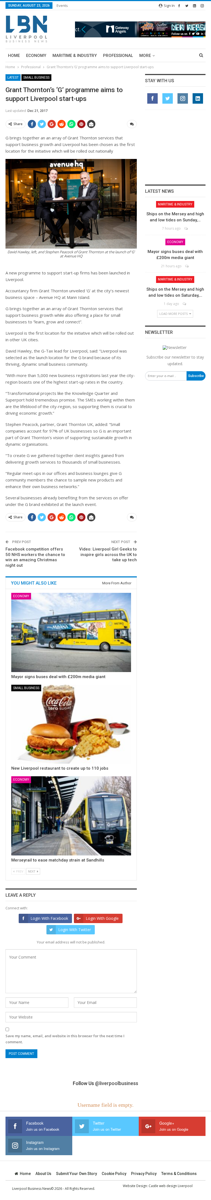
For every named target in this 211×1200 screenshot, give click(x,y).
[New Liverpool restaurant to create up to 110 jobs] (71, 724)
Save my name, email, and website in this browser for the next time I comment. (64, 1038)
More (145, 55)
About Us (43, 1173)
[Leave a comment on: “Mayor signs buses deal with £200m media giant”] (187, 266)
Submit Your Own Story (76, 1173)
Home (14, 55)
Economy (36, 55)
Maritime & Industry (74, 55)
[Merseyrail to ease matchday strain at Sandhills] (71, 815)
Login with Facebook (49, 918)
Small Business (36, 77)
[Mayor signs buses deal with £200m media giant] (71, 632)
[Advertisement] (175, 147)
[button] (140, 29)
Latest (13, 77)
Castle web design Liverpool (171, 1186)
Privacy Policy (144, 1173)
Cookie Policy (114, 1173)
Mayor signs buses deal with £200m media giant (58, 676)
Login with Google (102, 918)
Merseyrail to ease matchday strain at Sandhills (57, 860)
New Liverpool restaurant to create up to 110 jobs (59, 768)
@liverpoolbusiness (116, 1083)
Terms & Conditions (179, 1173)
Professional (118, 55)
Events (62, 5)
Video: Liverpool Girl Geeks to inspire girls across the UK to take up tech (108, 554)
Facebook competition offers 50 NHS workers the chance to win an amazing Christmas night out (35, 557)
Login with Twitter (74, 929)
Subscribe (196, 376)
